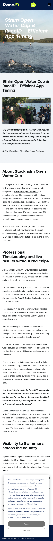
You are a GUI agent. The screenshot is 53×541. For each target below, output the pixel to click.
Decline (26, 530)
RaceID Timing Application (30, 298)
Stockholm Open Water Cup (26, 191)
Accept (26, 524)
